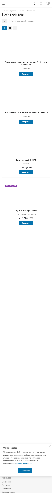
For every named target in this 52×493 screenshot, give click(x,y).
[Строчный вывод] (10, 28)
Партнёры (6, 485)
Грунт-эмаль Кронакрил (26, 211)
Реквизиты (6, 489)
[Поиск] (41, 4)
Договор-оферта (8, 492)
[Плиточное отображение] (4, 28)
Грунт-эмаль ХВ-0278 (26, 160)
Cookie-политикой (24, 464)
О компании (6, 482)
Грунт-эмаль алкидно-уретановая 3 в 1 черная (26, 112)
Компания (6, 478)
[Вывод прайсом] (15, 28)
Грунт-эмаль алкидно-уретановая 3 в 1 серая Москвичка (26, 63)
